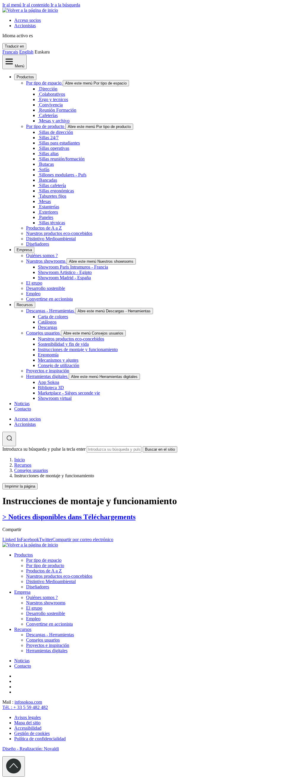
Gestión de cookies (32, 733)
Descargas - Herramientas (50, 310)
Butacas (46, 164)
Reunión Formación (57, 110)
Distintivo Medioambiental (51, 238)
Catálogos (47, 321)
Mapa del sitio (27, 722)
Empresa (24, 250)
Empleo (33, 293)
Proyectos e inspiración (47, 370)
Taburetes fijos (52, 196)
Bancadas (48, 180)
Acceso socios (27, 20)
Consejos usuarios (43, 332)
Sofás (44, 169)
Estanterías (49, 206)
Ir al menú (12, 4)
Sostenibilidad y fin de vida (63, 344)
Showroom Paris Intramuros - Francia (73, 267)
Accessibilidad (27, 728)
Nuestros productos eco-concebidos (59, 233)
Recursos (25, 305)
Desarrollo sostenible (45, 288)
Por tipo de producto (45, 126)
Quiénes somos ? (42, 255)
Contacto (22, 408)
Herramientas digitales (47, 376)
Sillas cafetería (52, 185)
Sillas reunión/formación (62, 158)
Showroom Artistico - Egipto (65, 272)
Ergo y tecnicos (53, 99)
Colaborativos (52, 94)
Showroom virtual (55, 398)
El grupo (34, 282)
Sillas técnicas (52, 222)
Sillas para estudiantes (59, 142)
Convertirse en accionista (49, 298)
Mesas (45, 201)
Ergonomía (48, 354)
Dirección (48, 88)
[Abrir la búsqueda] (9, 439)
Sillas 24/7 (49, 137)
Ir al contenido (36, 4)
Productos (25, 77)
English (26, 51)
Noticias (22, 403)
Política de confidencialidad (40, 738)
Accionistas (25, 25)
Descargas (47, 327)
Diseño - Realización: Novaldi (30, 748)
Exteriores (48, 212)
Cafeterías (48, 115)
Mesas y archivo (54, 120)
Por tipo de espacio (44, 82)
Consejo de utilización (58, 365)
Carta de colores (53, 316)
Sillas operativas (54, 148)
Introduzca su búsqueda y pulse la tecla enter (44, 449)
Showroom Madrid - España (64, 277)
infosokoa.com (28, 702)
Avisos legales (27, 717)
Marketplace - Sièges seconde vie (69, 392)
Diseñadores (37, 243)
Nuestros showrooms (46, 261)
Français (10, 51)
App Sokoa (48, 382)
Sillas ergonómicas (56, 190)
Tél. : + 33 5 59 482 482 (25, 707)
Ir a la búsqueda (65, 4)
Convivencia (51, 104)
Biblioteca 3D (51, 387)
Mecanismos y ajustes (58, 360)
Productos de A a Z (44, 228)
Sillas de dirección (56, 132)
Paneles (46, 217)
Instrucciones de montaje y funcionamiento (78, 349)
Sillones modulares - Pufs (62, 174)
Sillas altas (49, 153)
